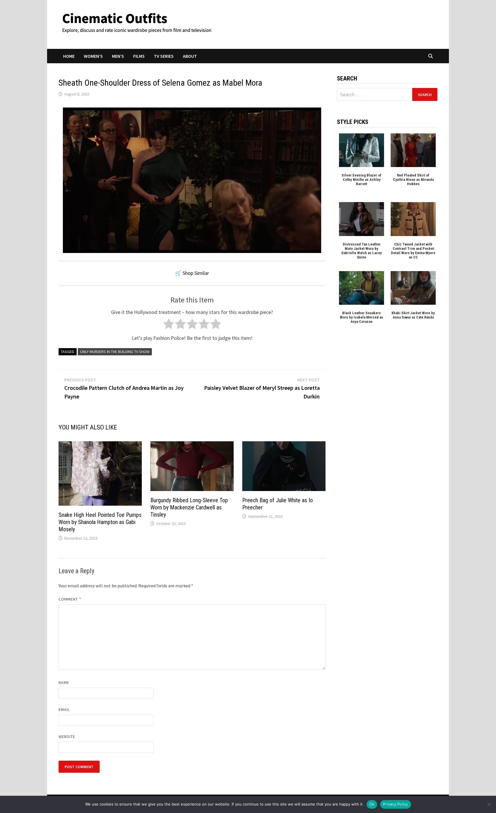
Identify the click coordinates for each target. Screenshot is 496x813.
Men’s (118, 56)
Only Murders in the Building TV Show (115, 351)
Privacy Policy (395, 804)
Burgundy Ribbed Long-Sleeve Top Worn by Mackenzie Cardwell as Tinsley (189, 507)
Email (64, 709)
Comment (70, 599)
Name (64, 682)
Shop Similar (196, 273)
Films (139, 56)
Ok (372, 804)
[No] (489, 804)
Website (67, 736)
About (190, 56)
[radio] (168, 325)
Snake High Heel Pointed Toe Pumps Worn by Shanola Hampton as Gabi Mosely (100, 522)
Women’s (93, 56)
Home (69, 56)
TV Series (164, 56)
